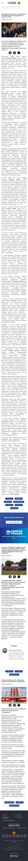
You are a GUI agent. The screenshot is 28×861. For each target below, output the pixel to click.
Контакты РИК (18, 817)
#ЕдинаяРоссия (14, 674)
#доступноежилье (19, 501)
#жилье (9, 504)
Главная (3, 6)
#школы (9, 498)
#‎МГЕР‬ (9, 671)
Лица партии (18, 814)
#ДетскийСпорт (9, 802)
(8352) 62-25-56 (14, 825)
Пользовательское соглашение (14, 845)
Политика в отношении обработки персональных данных (14, 848)
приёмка (15, 717)
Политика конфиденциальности (14, 847)
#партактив (14, 508)
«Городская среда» (16, 284)
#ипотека (19, 504)
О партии (4, 814)
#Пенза (8, 501)
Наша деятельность (11, 6)
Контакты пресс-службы (8, 820)
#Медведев (18, 498)
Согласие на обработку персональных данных (14, 849)
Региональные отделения (5, 818)
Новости (18, 6)
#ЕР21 (18, 671)
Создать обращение (14, 522)
